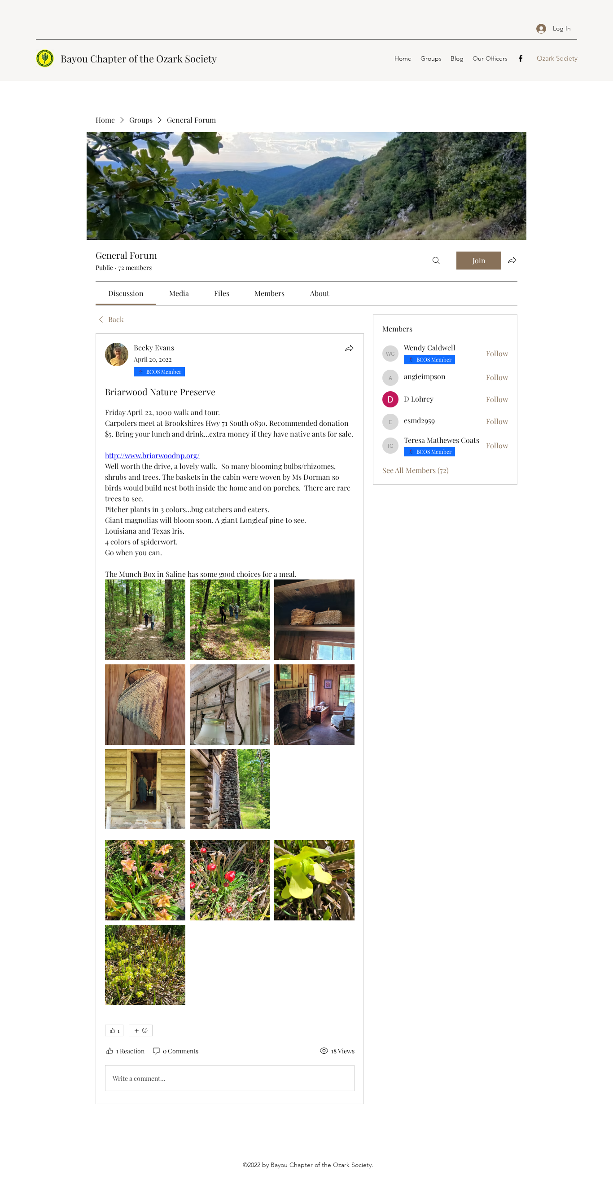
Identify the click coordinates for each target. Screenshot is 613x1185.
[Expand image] (145, 619)
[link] (126, 293)
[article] (230, 718)
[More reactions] (141, 1030)
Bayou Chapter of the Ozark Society (139, 58)
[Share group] (512, 260)
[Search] (436, 261)
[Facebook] (520, 58)
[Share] (349, 348)
